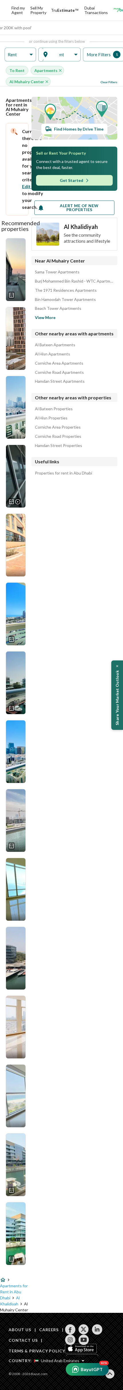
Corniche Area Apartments (59, 363)
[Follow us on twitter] (83, 1329)
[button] (20, 54)
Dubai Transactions (96, 10)
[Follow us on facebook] (70, 1329)
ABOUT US (20, 1329)
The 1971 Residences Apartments (66, 290)
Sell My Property (38, 10)
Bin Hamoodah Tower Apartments (65, 299)
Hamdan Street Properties (58, 445)
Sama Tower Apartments (57, 272)
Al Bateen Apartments (55, 345)
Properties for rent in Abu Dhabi (63, 473)
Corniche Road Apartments (59, 372)
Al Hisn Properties (51, 418)
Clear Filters (108, 82)
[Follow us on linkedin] (97, 1329)
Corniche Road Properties (58, 436)
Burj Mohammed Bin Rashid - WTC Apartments (74, 281)
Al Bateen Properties (54, 409)
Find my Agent (18, 10)
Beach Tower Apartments (58, 308)
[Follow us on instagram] (70, 1340)
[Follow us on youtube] (83, 1340)
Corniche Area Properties (58, 427)
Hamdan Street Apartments (60, 381)
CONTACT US (23, 1340)
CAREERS (49, 1329)
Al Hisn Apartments (52, 354)
